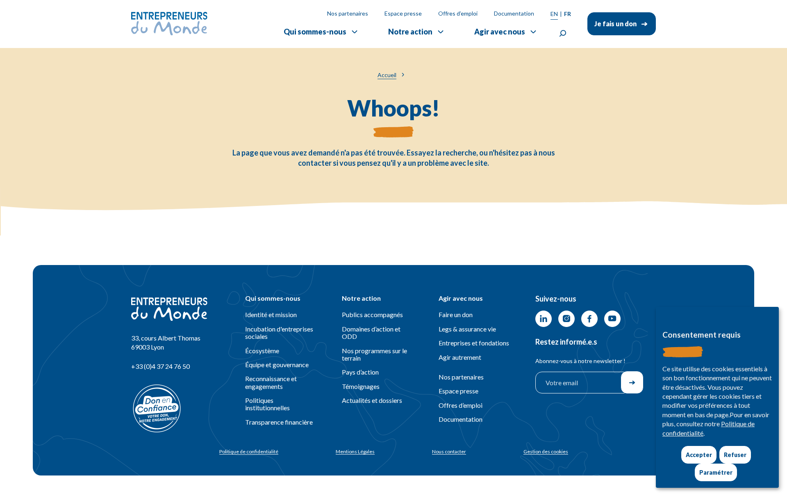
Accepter (699, 454)
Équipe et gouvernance (277, 364)
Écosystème (262, 350)
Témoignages (361, 386)
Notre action (410, 31)
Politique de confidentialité (248, 451)
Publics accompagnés (372, 314)
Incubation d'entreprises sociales (279, 332)
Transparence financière (279, 422)
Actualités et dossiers (372, 400)
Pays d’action (360, 372)
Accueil (387, 74)
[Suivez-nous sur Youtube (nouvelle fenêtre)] (612, 319)
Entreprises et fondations (474, 343)
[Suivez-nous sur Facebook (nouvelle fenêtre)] (589, 319)
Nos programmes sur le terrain (374, 354)
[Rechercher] (563, 33)
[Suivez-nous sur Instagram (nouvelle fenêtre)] (566, 319)
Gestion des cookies (545, 452)
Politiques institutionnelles (267, 403)
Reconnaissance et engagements (271, 382)
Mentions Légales (355, 451)
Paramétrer (715, 472)
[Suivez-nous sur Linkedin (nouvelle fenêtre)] (543, 319)
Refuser (735, 454)
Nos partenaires (347, 13)
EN (554, 13)
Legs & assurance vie (467, 329)
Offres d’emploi (458, 13)
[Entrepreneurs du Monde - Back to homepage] (169, 23)
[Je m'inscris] (632, 382)
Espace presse (403, 13)
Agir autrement (460, 357)
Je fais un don (615, 23)
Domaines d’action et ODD (371, 332)
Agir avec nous (499, 31)
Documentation (514, 13)
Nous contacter (449, 451)
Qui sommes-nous (315, 31)
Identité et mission (271, 314)
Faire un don (456, 314)
